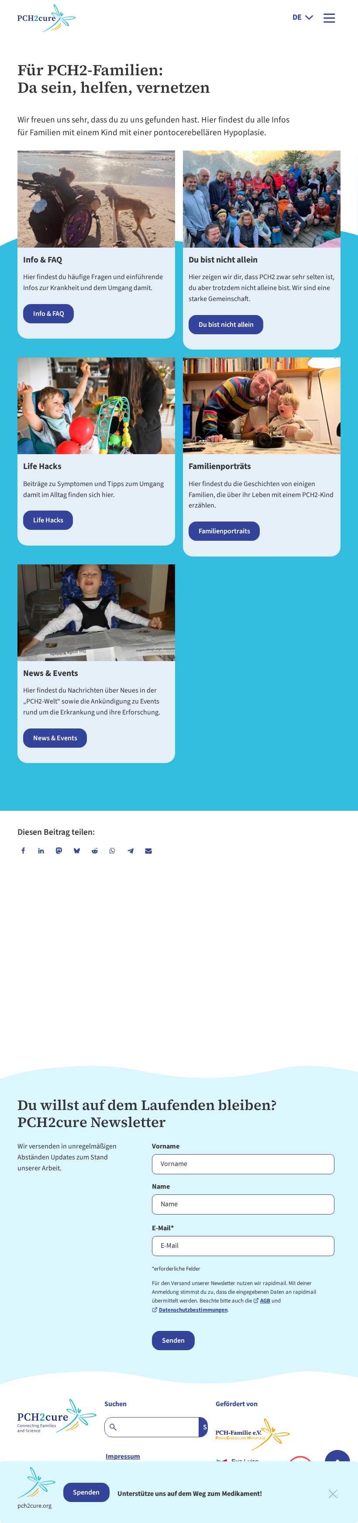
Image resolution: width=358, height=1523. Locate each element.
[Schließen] (333, 1494)
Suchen (115, 1404)
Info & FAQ (42, 260)
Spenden (86, 1492)
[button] (22, 850)
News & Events (50, 673)
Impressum (123, 1456)
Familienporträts (220, 466)
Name (161, 1186)
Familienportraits (224, 531)
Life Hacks (42, 466)
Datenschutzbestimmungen (193, 1310)
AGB (265, 1301)
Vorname (165, 1146)
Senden (173, 1340)
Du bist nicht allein (223, 260)
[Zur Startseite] (39, 17)
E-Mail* (163, 1228)
